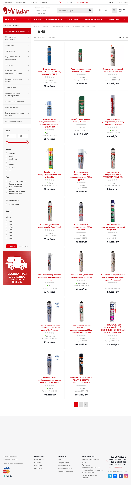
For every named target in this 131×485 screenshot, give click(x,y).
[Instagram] (126, 476)
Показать (11, 246)
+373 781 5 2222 (117, 464)
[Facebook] (121, 476)
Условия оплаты (64, 465)
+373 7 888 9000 (117, 462)
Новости (37, 462)
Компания (39, 456)
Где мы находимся (93, 19)
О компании (113, 19)
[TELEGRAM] (110, 476)
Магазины (38, 468)
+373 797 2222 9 (67, 2)
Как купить (72, 19)
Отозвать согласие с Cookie (13, 463)
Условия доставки (65, 468)
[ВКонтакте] (115, 476)
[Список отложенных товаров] (106, 11)
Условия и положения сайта (91, 461)
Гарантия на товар (65, 471)
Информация (88, 456)
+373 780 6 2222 (117, 459)
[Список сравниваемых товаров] (99, 11)
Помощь (62, 456)
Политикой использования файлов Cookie (92, 471)
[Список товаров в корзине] (119, 11)
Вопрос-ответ (63, 462)
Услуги (37, 19)
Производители (54, 19)
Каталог (12, 19)
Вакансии (38, 465)
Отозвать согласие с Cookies (90, 476)
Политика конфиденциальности (91, 466)
